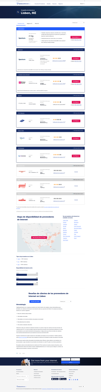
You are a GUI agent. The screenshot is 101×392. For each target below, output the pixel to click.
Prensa (70, 377)
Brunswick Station (78, 228)
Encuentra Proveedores (40, 3)
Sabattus (65, 232)
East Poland (65, 240)
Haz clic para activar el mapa (39, 237)
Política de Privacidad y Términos (56, 388)
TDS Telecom (21, 113)
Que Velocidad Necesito (55, 373)
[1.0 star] (53, 58)
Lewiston (65, 224)
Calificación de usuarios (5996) (58, 60)
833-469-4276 (78, 84)
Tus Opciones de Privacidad (67, 388)
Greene (75, 224)
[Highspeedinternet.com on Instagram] (73, 380)
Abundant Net (21, 165)
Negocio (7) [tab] (29, 23)
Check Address (74, 37)
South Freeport (77, 236)
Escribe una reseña (35, 301)
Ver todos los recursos (37, 377)
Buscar (81, 3)
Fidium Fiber (21, 130)
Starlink (20, 95)
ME (20, 353)
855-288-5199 (78, 105)
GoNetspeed (21, 148)
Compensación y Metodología (46, 388)
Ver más (76, 171)
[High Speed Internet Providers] (23, 4)
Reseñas (48, 3)
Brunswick (76, 222)
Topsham (65, 238)
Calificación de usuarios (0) (59, 173)
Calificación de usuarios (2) (59, 139)
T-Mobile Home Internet (24, 74)
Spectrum (20, 49)
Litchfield (76, 232)
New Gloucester (66, 236)
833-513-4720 (78, 61)
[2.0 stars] (55, 58)
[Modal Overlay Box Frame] (50, 361)
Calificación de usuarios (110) (59, 122)
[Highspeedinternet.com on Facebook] (69, 380)
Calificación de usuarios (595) (59, 83)
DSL (18, 261)
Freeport (76, 220)
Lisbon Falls (65, 220)
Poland (75, 230)
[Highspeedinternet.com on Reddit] (75, 380)
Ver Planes (75, 58)
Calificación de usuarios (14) (59, 157)
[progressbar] (27, 275)
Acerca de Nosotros (72, 371)
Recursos (54, 3)
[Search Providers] (27, 376)
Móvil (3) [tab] (37, 23)
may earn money (19, 0)
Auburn (64, 228)
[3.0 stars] (57, 58)
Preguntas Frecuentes (37, 375)
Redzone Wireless (22, 193)
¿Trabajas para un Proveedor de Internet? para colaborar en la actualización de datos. (34, 211)
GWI (19, 179)
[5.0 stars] (60, 58)
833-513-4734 (78, 40)
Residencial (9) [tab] (21, 23)
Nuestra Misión (71, 373)
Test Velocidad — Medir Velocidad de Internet (58, 371)
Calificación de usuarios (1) (58, 187)
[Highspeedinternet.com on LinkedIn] (77, 380)
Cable (18, 259)
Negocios (61, 3)
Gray (75, 234)
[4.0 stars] (58, 58)
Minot (75, 238)
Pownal (64, 234)
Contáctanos (71, 375)
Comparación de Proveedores (38, 371)
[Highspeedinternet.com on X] (71, 380)
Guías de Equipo (36, 373)
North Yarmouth (77, 226)
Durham (64, 222)
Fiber (18, 264)
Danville (64, 226)
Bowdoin (65, 230)
